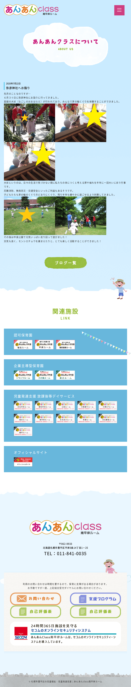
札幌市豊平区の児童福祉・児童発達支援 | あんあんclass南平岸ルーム (66, 681)
